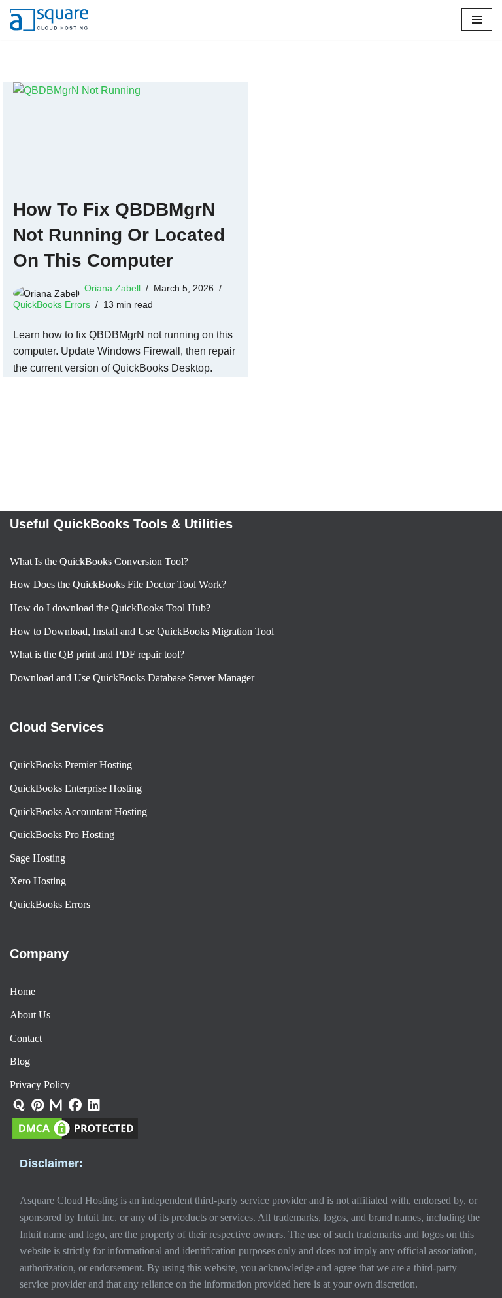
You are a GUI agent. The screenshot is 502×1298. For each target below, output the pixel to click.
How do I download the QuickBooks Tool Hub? (110, 607)
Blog (20, 1061)
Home (22, 991)
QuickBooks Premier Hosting (71, 764)
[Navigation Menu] (476, 19)
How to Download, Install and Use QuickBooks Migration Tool (142, 631)
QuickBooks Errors (51, 304)
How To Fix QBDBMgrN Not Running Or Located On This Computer (119, 234)
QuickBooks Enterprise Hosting (76, 788)
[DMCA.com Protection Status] (75, 1137)
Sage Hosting (37, 858)
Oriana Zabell (112, 288)
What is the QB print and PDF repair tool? (97, 654)
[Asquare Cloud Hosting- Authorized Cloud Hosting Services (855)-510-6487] (49, 20)
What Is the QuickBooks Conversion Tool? (99, 561)
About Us (30, 1014)
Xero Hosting (38, 880)
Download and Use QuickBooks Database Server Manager (132, 677)
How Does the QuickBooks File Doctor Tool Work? (118, 584)
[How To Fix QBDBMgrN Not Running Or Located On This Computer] (125, 133)
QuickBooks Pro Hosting (62, 834)
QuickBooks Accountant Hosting (78, 811)
